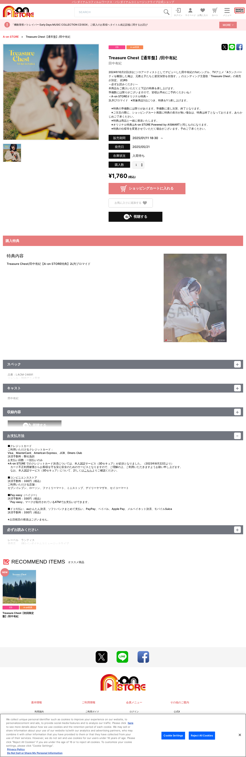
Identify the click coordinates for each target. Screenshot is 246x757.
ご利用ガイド (92, 711)
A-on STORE (11, 36)
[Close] (240, 735)
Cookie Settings (173, 735)
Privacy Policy (16, 749)
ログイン (134, 711)
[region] (123, 735)
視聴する (140, 216)
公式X (177, 711)
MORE (227, 25)
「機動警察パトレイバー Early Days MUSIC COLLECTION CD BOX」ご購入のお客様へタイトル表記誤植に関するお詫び (80, 24)
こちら (88, 470)
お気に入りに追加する (128, 202)
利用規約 (39, 711)
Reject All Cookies (202, 735)
